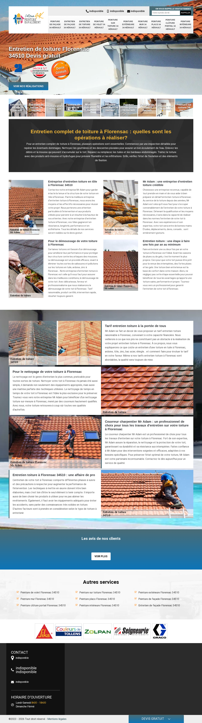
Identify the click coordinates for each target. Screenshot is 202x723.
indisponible (96, 11)
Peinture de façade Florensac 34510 (158, 598)
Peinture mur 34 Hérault (143, 24)
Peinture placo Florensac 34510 (97, 598)
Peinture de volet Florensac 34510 (40, 592)
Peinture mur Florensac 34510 (37, 598)
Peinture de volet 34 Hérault (99, 24)
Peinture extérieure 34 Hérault (128, 24)
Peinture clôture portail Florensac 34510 (43, 605)
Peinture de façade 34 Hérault (55, 24)
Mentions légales (56, 718)
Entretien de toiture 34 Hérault (84, 24)
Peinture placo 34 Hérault (156, 24)
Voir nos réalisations (28, 86)
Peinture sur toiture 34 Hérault (112, 24)
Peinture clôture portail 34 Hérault (170, 24)
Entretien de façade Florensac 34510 (159, 605)
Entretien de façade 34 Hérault (69, 24)
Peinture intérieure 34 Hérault (185, 24)
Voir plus (101, 556)
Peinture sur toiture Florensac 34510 (99, 592)
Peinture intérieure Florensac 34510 (99, 605)
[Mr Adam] (28, 18)
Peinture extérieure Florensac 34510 (158, 592)
